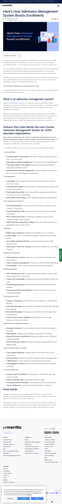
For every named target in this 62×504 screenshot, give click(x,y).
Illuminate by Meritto (50, 442)
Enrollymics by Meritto (50, 453)
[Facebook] (49, 429)
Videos (46, 448)
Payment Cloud (7, 446)
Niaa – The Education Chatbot (11, 451)
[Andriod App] (47, 432)
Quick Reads (48, 451)
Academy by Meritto (50, 439)
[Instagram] (51, 429)
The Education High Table (51, 462)
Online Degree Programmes (32, 448)
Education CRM (7, 442)
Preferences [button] (29, 494)
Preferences (10, 498)
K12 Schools (28, 444)
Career (5, 477)
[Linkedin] (45, 429)
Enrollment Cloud (7, 439)
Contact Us (6, 475)
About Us (5, 468)
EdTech (27, 439)
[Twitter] (47, 429)
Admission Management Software (12, 455)
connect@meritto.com (8, 433)
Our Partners (6, 471)
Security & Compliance (9, 482)
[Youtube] (54, 429)
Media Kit (5, 480)
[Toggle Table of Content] (19, 55)
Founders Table (49, 446)
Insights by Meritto (49, 444)
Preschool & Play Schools (31, 446)
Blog (46, 457)
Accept (37, 498)
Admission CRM (16, 103)
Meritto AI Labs (48, 460)
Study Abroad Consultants (31, 453)
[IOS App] (55, 432)
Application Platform (8, 444)
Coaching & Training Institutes (32, 442)
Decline (23, 498)
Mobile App (6, 453)
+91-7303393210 (7, 432)
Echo (4, 448)
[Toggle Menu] (58, 6)
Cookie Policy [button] (36, 493)
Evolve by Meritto (49, 455)
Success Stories (7, 473)
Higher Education (29, 451)
